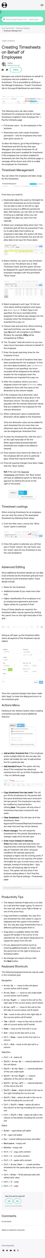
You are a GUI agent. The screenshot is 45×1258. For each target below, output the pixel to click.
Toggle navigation (8, 41)
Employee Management (13, 31)
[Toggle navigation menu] (42, 5)
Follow (15, 70)
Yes (9, 1201)
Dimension (32, 384)
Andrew (10, 63)
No (17, 1201)
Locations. (35, 365)
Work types (13, 310)
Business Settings (23, 28)
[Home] (4, 5)
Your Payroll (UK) (8, 28)
